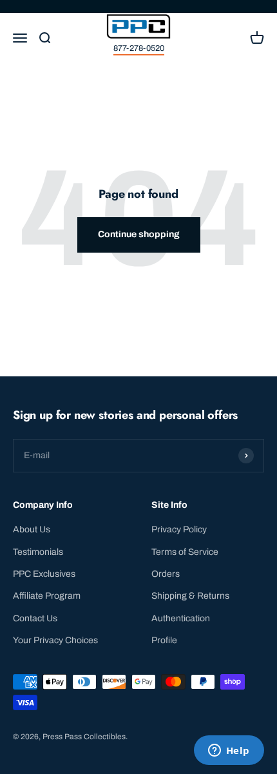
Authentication (180, 618)
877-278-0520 (138, 48)
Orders (165, 574)
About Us (31, 529)
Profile (164, 640)
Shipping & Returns (190, 596)
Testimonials (38, 552)
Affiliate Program (47, 596)
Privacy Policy (179, 529)
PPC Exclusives (44, 574)
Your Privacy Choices (55, 640)
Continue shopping (139, 234)
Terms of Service (184, 552)
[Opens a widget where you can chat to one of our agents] (228, 751)
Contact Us (35, 618)
